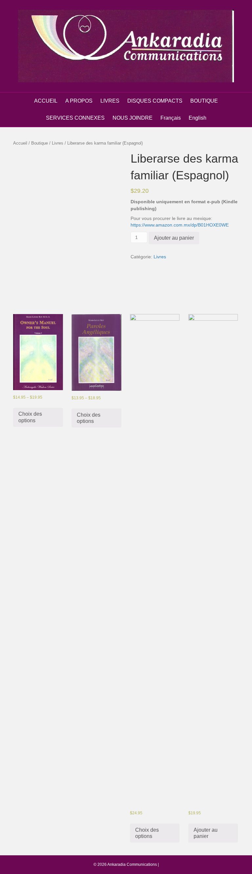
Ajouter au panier (174, 238)
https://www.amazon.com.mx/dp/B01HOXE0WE (180, 225)
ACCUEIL (45, 101)
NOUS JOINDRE (133, 118)
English (197, 118)
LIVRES (109, 101)
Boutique (39, 143)
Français (170, 118)
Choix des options (30, 417)
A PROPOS (79, 101)
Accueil (20, 143)
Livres (57, 143)
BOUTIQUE (204, 101)
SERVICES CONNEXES (75, 118)
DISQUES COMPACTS (154, 101)
